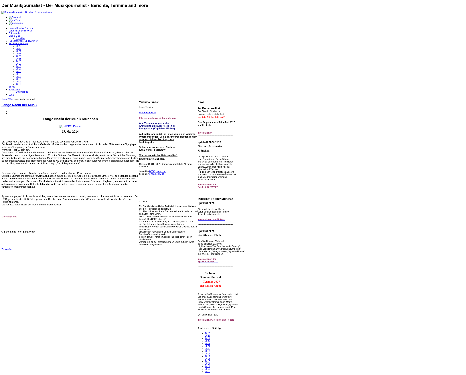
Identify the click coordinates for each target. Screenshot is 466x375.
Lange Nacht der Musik (19, 105)
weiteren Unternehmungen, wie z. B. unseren (167, 135)
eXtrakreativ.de (156, 174)
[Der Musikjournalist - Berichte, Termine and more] (27, 12)
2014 (10, 99)
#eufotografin (146, 142)
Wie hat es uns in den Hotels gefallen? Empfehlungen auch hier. (158, 157)
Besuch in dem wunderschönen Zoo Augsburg (168, 138)
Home (4, 99)
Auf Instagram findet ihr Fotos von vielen (162, 134)
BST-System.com (157, 171)
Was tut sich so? (147, 112)
